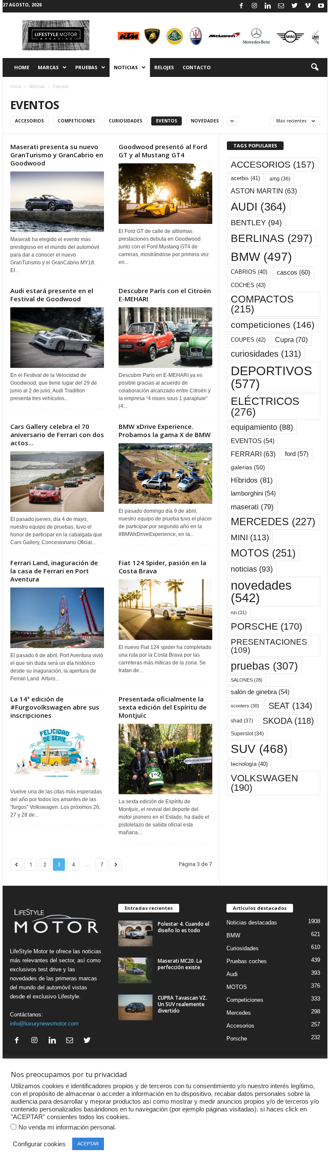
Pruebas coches (246, 961)
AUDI (258, 206)
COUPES (248, 340)
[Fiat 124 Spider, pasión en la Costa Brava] (165, 609)
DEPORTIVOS (271, 377)
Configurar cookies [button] (39, 1144)
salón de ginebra (260, 692)
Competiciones (76, 121)
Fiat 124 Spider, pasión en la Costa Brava (162, 566)
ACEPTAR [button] (88, 1143)
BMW (261, 256)
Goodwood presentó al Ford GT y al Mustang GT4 (163, 150)
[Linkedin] (268, 6)
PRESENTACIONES (269, 646)
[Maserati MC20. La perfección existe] (135, 970)
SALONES (247, 679)
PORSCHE (266, 626)
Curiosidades (125, 121)
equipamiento (262, 427)
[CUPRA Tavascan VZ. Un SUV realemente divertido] (135, 1007)
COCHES (248, 285)
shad (242, 721)
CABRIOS (249, 272)
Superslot (247, 734)
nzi (239, 612)
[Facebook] (241, 6)
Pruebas (86, 67)
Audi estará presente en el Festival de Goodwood (51, 294)
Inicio (15, 86)
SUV (259, 749)
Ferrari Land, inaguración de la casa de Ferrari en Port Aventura (54, 570)
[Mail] (281, 6)
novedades (261, 591)
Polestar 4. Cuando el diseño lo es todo (183, 927)
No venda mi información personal (66, 1127)
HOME (21, 67)
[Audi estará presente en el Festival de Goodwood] (57, 337)
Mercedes (238, 1013)
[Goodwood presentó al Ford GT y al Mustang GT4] (165, 193)
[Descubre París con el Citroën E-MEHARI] (165, 337)
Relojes (164, 67)
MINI (250, 537)
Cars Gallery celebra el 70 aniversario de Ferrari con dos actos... (57, 434)
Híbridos (252, 480)
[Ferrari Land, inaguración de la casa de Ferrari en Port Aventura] (57, 618)
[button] (314, 67)
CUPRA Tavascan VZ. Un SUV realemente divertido (182, 1004)
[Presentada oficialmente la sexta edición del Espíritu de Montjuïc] (165, 759)
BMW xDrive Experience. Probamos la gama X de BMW (165, 430)
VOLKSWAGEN (264, 783)
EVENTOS (253, 441)
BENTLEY (256, 222)
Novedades (205, 121)
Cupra (291, 339)
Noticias (126, 67)
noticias (252, 569)
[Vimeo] (307, 6)
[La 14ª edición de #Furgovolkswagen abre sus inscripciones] (57, 754)
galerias (248, 467)
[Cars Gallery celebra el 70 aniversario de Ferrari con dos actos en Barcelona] (57, 481)
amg (279, 179)
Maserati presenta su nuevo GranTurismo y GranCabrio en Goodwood (56, 154)
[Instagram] (254, 6)
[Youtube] (321, 6)
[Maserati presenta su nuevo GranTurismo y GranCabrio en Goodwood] (57, 201)
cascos (293, 272)
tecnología (249, 764)
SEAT (290, 705)
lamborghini (253, 493)
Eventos (166, 121)
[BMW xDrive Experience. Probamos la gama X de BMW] (165, 473)
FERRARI (253, 454)
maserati (252, 507)
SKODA (288, 720)
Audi (232, 974)
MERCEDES (273, 521)
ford (297, 453)
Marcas (48, 67)
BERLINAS (271, 238)
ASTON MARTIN (264, 191)
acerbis (245, 178)
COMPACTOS (262, 304)
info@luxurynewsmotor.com (44, 1023)
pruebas (264, 666)
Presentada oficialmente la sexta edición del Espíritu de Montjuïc (163, 707)
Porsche (236, 1038)
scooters (245, 705)
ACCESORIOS (273, 164)
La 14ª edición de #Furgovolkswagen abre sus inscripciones (54, 707)
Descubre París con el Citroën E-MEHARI (165, 294)
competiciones (273, 325)
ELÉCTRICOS (265, 406)
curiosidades (266, 353)
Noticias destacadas (251, 922)
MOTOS (263, 553)
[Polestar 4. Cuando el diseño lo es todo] (135, 933)
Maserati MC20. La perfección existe (180, 964)
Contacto (197, 67)
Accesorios (29, 121)
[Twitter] (294, 6)
